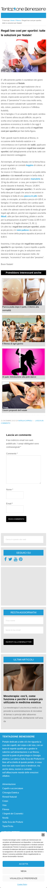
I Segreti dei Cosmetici (12, 814)
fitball (3, 216)
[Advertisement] (23, 586)
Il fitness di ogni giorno (12, 344)
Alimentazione (9, 784)
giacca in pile (30, 196)
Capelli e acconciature (12, 788)
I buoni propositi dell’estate (14, 410)
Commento (12, 453)
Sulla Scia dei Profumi (12, 822)
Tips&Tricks (7, 826)
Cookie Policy (22, 884)
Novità (5, 818)
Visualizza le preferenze (23, 878)
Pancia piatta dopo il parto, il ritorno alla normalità (20, 308)
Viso (4, 805)
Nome (9, 489)
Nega (23, 871)
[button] (43, 835)
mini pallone (22, 230)
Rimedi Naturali (9, 797)
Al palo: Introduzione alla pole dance (19, 377)
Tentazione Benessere (23, 10)
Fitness (5, 809)
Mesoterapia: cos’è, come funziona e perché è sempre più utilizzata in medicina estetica (23, 699)
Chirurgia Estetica (10, 792)
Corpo (5, 801)
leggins (29, 165)
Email (9, 503)
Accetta (23, 864)
